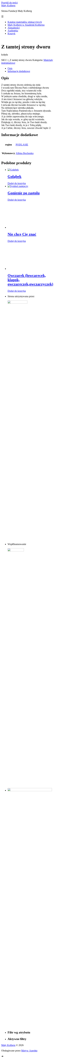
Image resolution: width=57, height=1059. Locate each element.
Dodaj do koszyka (17, 183)
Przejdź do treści (9, 2)
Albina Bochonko (25, 153)
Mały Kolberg (8, 5)
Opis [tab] (10, 68)
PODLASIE (22, 144)
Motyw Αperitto (29, 1050)
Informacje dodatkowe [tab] (19, 71)
